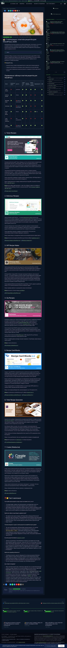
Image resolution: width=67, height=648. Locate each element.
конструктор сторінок (9, 420)
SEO (11, 37)
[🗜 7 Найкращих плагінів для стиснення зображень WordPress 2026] (48, 65)
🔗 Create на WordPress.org (10, 493)
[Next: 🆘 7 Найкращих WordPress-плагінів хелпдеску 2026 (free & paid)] (65, 3)
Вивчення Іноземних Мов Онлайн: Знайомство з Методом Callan (56, 22)
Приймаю (62, 645)
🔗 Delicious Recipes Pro (26, 240)
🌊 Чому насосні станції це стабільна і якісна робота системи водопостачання (57, 50)
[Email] (17, 11)
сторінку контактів (21, 642)
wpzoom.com (30, 392)
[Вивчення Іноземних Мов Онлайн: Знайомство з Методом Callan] (48, 26)
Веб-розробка (29, 3)
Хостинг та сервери (52, 87)
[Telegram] (8, 11)
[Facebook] (5, 11)
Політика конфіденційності (52, 645)
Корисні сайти (51, 79)
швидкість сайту (21, 537)
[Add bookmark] (30, 37)
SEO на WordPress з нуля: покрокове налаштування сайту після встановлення (53, 624)
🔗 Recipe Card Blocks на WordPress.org (13, 395)
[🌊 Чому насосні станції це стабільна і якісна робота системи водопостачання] (48, 54)
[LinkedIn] (12, 11)
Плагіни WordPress (12, 8)
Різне (50, 76)
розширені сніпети (27, 324)
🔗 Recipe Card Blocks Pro (27, 395)
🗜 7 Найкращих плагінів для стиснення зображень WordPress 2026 (57, 62)
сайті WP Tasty (11, 183)
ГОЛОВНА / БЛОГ (15, 3)
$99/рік (29, 575)
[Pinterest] (14, 11)
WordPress (22, 3)
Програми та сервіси (52, 85)
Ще (61, 3)
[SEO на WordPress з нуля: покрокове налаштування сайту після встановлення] (54, 615)
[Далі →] (64, 72)
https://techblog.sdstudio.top (48, 635)
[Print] (19, 11)
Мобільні (50, 81)
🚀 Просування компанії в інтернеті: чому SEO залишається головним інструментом (12, 624)
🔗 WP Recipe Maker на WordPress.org (12, 293)
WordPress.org (20, 334)
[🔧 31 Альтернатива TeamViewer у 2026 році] (48, 46)
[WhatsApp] (10, 11)
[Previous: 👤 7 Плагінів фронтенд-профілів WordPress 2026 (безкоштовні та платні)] (2, 3)
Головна (4, 8)
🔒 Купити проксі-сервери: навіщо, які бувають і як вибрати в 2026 (33, 623)
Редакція (11, 589)
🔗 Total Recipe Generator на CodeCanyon (13, 442)
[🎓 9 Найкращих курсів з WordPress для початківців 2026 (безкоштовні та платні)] (48, 37)
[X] (7, 11)
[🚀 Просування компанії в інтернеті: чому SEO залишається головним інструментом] (12, 615)
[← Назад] (47, 72)
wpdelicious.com (35, 238)
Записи (7, 8)
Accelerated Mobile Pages (24, 322)
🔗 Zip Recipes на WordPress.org (11, 345)
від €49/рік (22, 290)
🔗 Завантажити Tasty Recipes (11, 191)
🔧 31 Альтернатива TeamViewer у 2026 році (57, 44)
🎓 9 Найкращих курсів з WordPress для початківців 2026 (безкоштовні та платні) (57, 32)
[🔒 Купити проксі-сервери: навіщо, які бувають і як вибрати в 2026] (33, 615)
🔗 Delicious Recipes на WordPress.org (12, 240)
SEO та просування (50, 3)
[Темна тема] (64, 1)
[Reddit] (15, 11)
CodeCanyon (18, 439)
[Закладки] (62, 1)
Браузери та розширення (39, 3)
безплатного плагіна (28, 217)
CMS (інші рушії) (51, 83)
